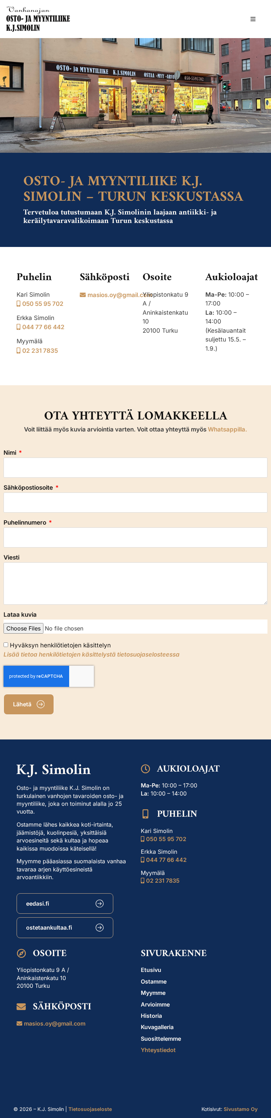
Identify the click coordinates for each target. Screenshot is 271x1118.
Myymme (153, 992)
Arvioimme (155, 1004)
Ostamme (154, 981)
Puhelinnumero (26, 523)
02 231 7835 (40, 350)
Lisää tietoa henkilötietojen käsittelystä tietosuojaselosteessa (92, 654)
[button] (253, 19)
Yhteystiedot (158, 1049)
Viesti (11, 558)
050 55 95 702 (43, 303)
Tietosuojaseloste (90, 1109)
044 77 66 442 (43, 327)
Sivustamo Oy (241, 1109)
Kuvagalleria (157, 1027)
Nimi (11, 453)
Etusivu (151, 969)
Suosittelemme (161, 1038)
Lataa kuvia (20, 615)
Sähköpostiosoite (29, 488)
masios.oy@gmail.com (120, 294)
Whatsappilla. (227, 429)
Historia (151, 1015)
